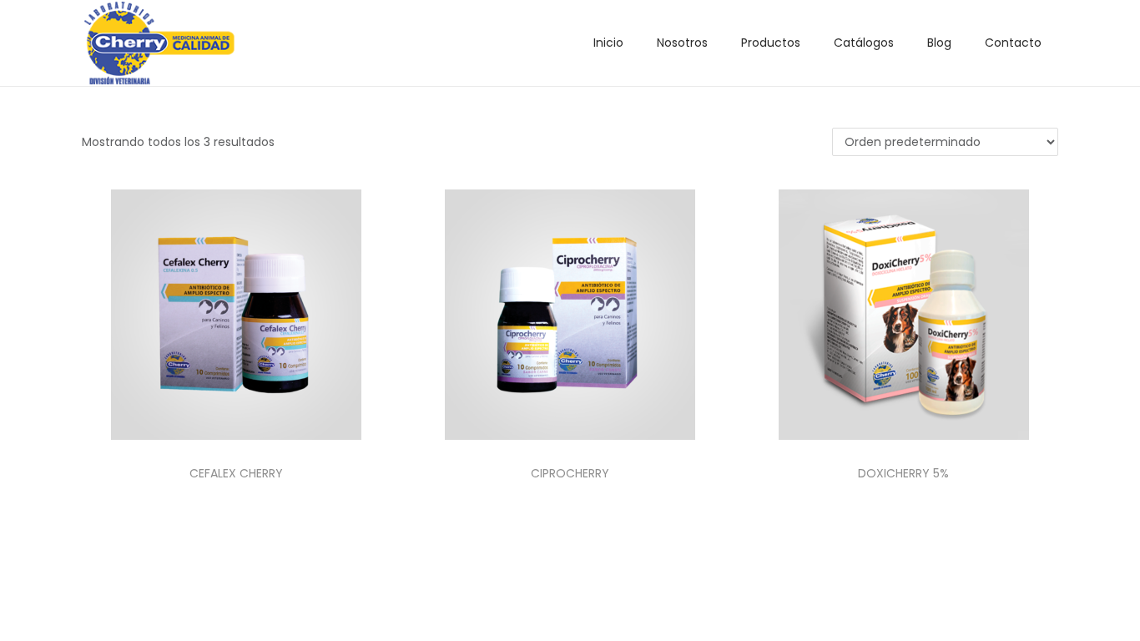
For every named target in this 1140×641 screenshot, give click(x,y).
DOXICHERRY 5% (903, 473)
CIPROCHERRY (570, 473)
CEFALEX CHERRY (236, 473)
